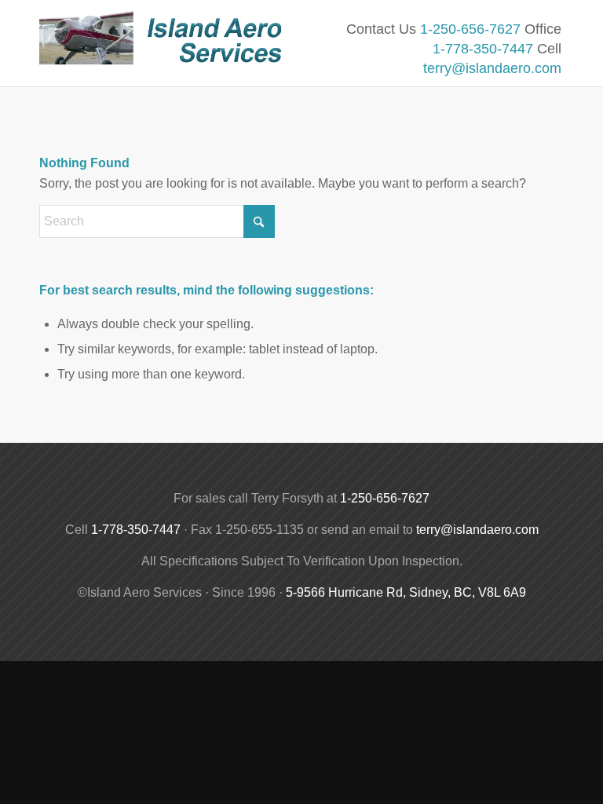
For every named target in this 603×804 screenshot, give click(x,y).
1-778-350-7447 (483, 49)
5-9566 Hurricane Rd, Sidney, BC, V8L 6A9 (406, 592)
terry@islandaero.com (492, 68)
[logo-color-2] (165, 53)
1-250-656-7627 (470, 29)
